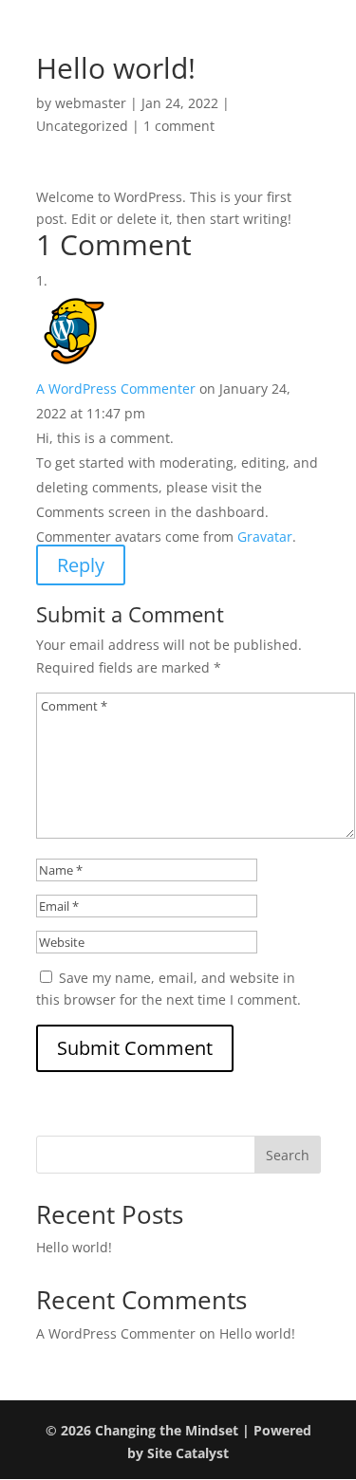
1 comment (179, 126)
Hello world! (74, 1247)
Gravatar (264, 536)
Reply (80, 565)
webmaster (90, 103)
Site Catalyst (188, 1453)
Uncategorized (82, 126)
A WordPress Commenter (116, 388)
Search (287, 1155)
